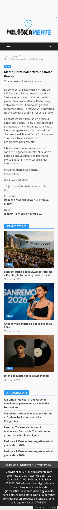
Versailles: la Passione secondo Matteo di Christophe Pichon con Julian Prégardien (28, 417)
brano (16, 186)
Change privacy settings (45, 507)
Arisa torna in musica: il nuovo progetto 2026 (29, 301)
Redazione (11, 465)
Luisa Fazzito (13, 81)
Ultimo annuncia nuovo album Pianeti (29, 353)
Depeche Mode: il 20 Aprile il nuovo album (26, 199)
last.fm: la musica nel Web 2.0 (23, 212)
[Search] (50, 46)
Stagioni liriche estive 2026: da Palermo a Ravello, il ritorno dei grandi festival (29, 249)
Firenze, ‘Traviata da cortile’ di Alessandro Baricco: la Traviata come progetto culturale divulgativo (27, 431)
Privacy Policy (43, 465)
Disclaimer (26, 465)
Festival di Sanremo (30, 186)
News (7, 66)
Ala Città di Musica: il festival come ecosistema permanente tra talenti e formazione (26, 403)
